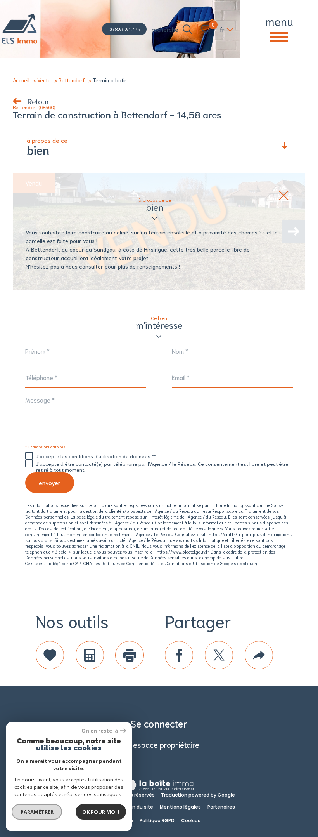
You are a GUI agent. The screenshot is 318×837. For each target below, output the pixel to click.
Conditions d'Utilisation (190, 563)
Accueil (21, 79)
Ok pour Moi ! (100, 811)
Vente (44, 79)
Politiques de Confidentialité (127, 563)
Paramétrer (37, 811)
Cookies (190, 820)
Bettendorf (72, 79)
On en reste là (99, 731)
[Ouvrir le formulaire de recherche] (187, 29)
